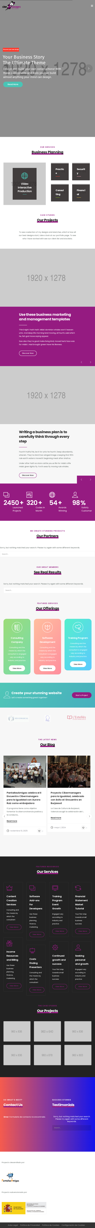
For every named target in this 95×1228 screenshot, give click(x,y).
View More (17, 668)
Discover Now (28, 353)
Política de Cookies (50, 1225)
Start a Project (82, 695)
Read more (12, 821)
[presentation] (81, 362)
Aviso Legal (13, 1225)
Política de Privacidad (30, 1225)
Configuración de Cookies (73, 1225)
